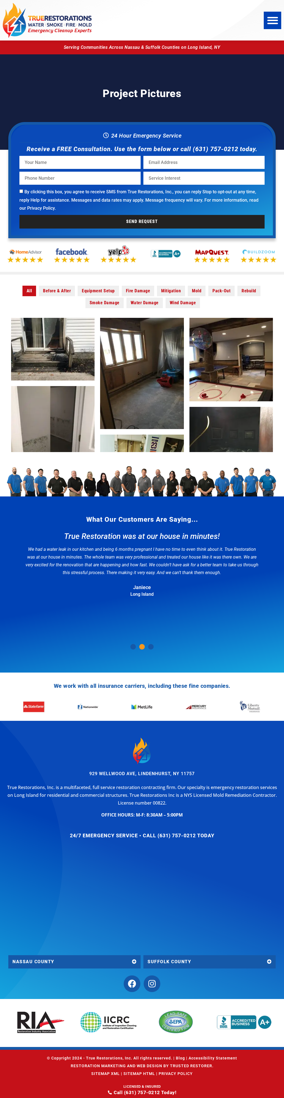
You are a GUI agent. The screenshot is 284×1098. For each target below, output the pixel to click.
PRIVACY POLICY (176, 1073)
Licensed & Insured (142, 1086)
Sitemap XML (105, 1073)
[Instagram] (152, 983)
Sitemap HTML (139, 1073)
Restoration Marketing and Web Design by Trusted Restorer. (142, 1066)
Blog (180, 1058)
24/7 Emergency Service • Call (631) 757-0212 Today (142, 835)
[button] (272, 20)
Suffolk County (169, 961)
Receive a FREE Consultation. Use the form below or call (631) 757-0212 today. (142, 149)
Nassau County (33, 961)
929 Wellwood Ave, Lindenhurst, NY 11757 (142, 773)
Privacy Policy (41, 208)
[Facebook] (132, 983)
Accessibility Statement (213, 1058)
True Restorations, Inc (108, 1058)
